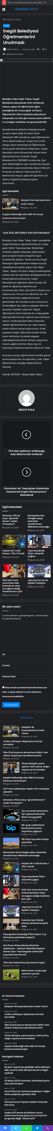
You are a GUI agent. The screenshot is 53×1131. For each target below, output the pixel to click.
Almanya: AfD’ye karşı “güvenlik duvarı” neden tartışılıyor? (11, 519)
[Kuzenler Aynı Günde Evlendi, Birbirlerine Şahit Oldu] (11, 924)
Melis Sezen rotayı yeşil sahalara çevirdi (33, 972)
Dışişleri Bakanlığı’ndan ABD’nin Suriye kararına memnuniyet (23, 779)
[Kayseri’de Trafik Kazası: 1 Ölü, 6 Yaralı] (13, 541)
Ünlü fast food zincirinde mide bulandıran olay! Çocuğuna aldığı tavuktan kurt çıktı (12, 586)
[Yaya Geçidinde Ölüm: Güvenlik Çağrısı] (39, 541)
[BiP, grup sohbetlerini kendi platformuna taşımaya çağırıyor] (11, 828)
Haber (18, 19)
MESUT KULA (13, 49)
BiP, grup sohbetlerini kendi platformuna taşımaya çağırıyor (32, 828)
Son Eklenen (26, 717)
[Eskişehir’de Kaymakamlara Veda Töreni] (10, 203)
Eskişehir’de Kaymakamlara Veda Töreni (32, 730)
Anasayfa (9, 19)
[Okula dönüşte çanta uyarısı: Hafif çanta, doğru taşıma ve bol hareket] (11, 767)
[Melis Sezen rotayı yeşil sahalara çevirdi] (11, 974)
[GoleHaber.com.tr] (26, 9)
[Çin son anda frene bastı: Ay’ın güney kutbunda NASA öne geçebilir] (11, 814)
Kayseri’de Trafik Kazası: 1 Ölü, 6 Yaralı (13, 552)
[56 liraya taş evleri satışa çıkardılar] (11, 843)
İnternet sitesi (8, 676)
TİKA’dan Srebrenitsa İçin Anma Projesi (24, 962)
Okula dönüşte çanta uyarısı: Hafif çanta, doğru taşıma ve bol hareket (35, 766)
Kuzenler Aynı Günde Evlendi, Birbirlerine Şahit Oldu (34, 923)
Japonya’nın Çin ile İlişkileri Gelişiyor (38, 581)
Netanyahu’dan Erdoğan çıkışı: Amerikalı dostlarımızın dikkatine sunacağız (24, 854)
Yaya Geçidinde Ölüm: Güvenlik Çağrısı (36, 553)
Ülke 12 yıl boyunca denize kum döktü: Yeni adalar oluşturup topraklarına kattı (25, 754)
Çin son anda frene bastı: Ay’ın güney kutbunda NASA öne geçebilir (35, 814)
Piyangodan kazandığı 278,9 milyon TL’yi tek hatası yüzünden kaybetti (24, 936)
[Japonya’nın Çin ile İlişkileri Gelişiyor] (39, 570)
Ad (4, 654)
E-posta (6, 665)
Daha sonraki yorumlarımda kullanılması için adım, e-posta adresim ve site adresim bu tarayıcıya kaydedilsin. (24, 692)
